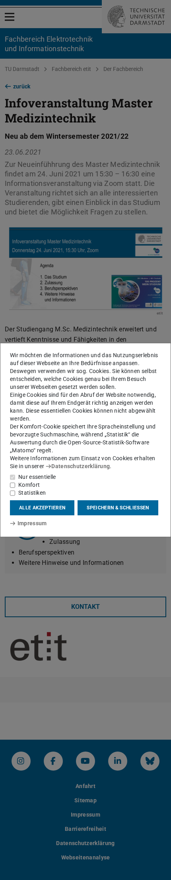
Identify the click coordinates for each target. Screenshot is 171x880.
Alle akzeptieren (42, 508)
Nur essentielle (37, 477)
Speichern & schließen (118, 508)
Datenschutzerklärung (80, 466)
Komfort (29, 485)
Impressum (32, 523)
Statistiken (32, 493)
